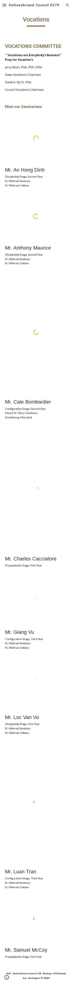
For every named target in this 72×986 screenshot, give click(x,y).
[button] (4, 5)
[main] (36, 21)
